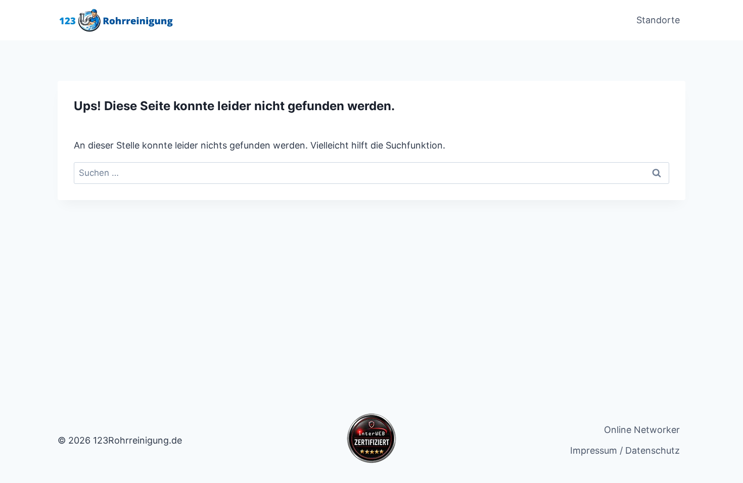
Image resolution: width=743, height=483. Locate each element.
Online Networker (642, 429)
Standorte (658, 20)
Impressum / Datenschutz (625, 450)
